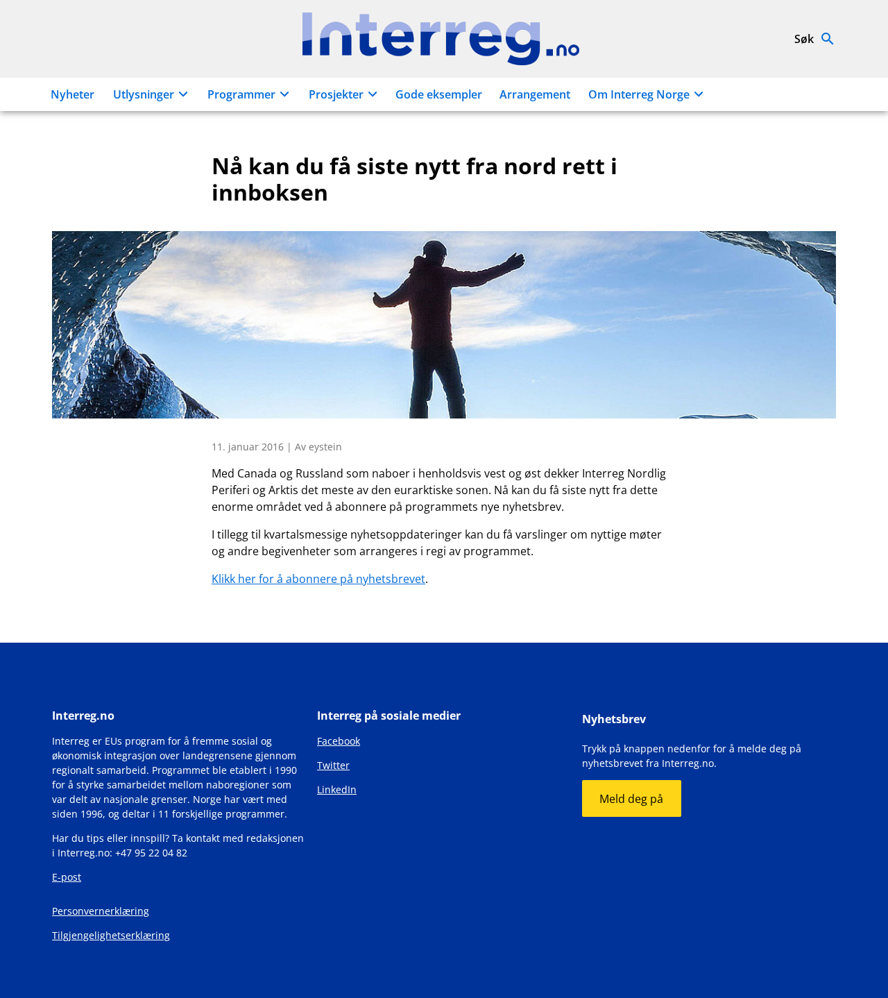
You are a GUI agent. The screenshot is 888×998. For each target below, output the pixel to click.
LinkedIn (337, 789)
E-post (66, 876)
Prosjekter (336, 94)
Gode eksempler (438, 94)
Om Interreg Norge (639, 94)
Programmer (241, 94)
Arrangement (535, 94)
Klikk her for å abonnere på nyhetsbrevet (318, 578)
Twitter (333, 765)
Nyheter (72, 94)
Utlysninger (143, 94)
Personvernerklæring (100, 910)
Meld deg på (631, 798)
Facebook (338, 740)
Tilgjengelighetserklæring (111, 935)
